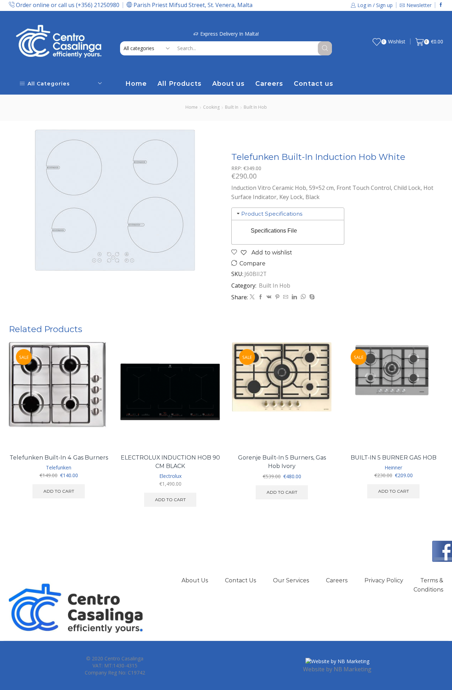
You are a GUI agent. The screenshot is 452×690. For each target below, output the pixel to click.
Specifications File (274, 231)
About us (228, 83)
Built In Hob (255, 107)
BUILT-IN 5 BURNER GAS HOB (393, 457)
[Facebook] (441, 5)
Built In (231, 107)
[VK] (269, 297)
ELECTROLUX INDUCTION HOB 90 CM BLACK (170, 461)
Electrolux (170, 476)
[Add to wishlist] (95, 433)
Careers (269, 83)
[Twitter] (252, 297)
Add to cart (95, 417)
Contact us (313, 83)
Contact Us (240, 580)
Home (136, 83)
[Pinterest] (277, 297)
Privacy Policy (383, 580)
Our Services (291, 580)
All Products (179, 83)
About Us (195, 580)
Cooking (211, 107)
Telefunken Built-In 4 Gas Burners (59, 457)
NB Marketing (352, 669)
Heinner (393, 467)
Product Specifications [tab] (271, 213)
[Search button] (325, 48)
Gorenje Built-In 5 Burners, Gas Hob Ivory (282, 461)
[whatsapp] (303, 297)
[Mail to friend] (285, 297)
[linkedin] (294, 297)
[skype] (311, 297)
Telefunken (58, 467)
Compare (252, 263)
